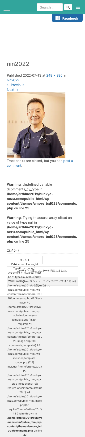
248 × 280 (54, 75)
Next (12, 89)
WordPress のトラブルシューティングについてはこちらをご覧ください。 (42, 282)
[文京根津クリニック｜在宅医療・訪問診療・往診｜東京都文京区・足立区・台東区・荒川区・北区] (7, 7)
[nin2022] (36, 125)
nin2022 (13, 80)
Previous (15, 85)
